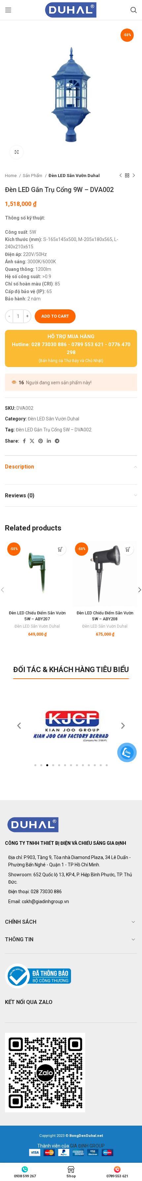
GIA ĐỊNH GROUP (87, 1146)
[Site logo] (71, 9)
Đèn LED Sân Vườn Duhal (74, 175)
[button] (35, 765)
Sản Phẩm (33, 175)
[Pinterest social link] (40, 441)
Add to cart (55, 316)
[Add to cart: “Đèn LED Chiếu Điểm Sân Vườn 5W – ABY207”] (60, 549)
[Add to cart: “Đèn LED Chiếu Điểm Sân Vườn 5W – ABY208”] (128, 549)
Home (11, 175)
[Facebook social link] (24, 441)
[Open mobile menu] (8, 10)
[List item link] (71, 891)
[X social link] (32, 441)
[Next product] (133, 175)
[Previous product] (120, 175)
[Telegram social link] (57, 441)
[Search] (133, 10)
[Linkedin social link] (49, 441)
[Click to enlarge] (16, 152)
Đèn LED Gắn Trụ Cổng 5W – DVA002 (53, 429)
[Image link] (33, 824)
